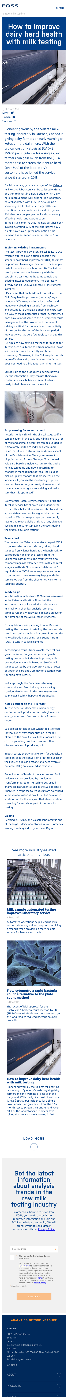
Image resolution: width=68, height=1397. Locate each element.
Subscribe (34, 1297)
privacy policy (40, 1283)
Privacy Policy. (46, 1229)
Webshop (12, 1365)
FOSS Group (24, 1266)
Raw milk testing (15, 14)
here (40, 1278)
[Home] (10, 6)
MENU (60, 8)
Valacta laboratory (44, 820)
